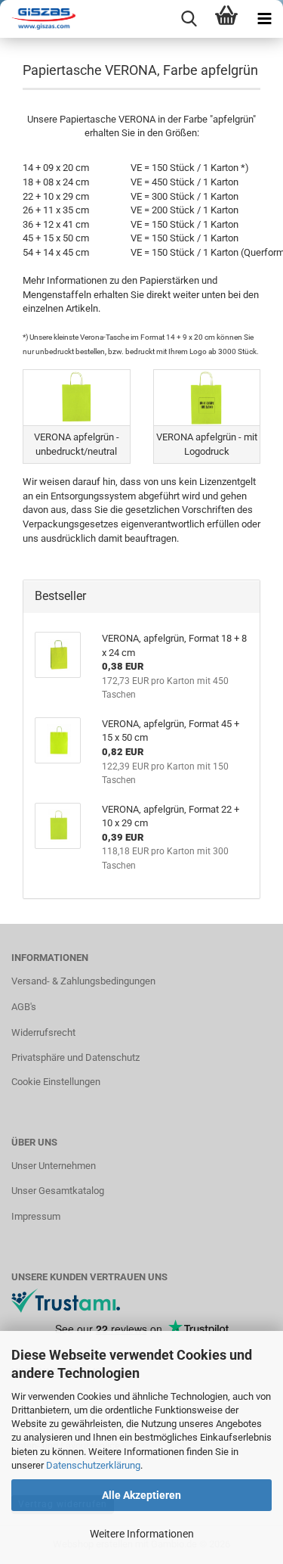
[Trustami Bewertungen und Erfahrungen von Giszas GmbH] (65, 1300)
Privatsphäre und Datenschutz (75, 1057)
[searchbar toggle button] (189, 19)
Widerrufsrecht (43, 1032)
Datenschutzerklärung (93, 1465)
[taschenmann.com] (37, 19)
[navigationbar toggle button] (264, 19)
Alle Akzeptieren (141, 1495)
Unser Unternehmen (53, 1165)
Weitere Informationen (142, 1534)
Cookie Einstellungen (55, 1081)
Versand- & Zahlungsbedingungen (83, 981)
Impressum (35, 1216)
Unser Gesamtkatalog (57, 1190)
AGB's (23, 1006)
